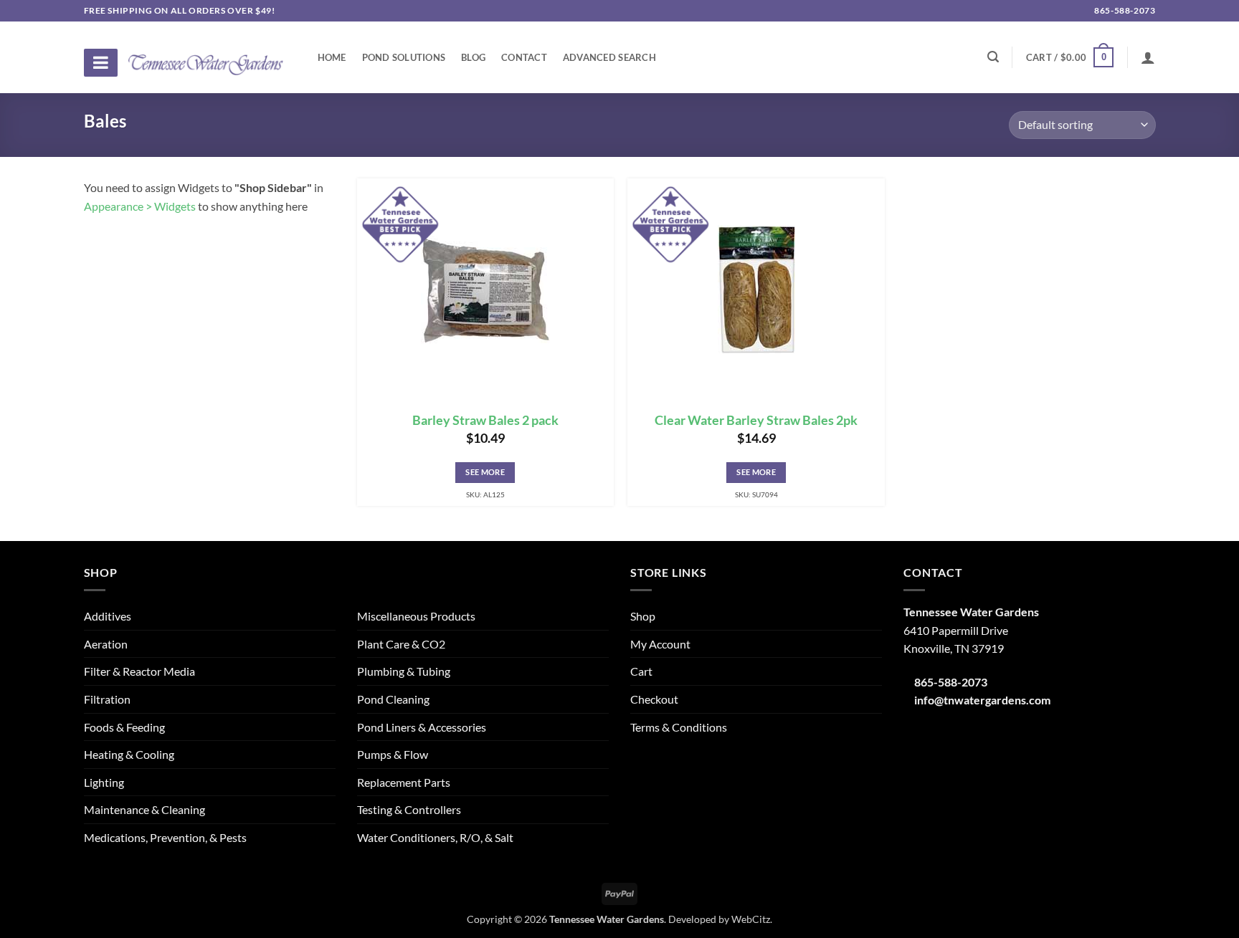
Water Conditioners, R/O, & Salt (435, 837)
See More (485, 472)
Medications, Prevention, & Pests (165, 837)
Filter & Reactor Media (139, 671)
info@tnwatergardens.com (982, 700)
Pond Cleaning (393, 699)
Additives (107, 616)
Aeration (106, 644)
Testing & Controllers (409, 809)
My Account (660, 644)
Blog (473, 57)
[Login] (1148, 57)
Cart (641, 671)
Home (332, 57)
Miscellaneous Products (416, 616)
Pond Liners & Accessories (421, 727)
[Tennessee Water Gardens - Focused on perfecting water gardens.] (205, 56)
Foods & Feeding (124, 727)
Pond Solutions (404, 57)
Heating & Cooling (129, 754)
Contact (524, 57)
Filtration (107, 699)
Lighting (104, 782)
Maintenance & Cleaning (144, 809)
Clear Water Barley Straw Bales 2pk (756, 420)
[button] (1070, 57)
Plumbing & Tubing (403, 671)
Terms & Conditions (678, 727)
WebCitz (750, 919)
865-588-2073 (1124, 10)
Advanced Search (609, 57)
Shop (642, 616)
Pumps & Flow (392, 754)
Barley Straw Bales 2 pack (485, 420)
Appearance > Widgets (140, 206)
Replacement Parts (403, 782)
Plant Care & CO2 (401, 644)
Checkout (654, 699)
